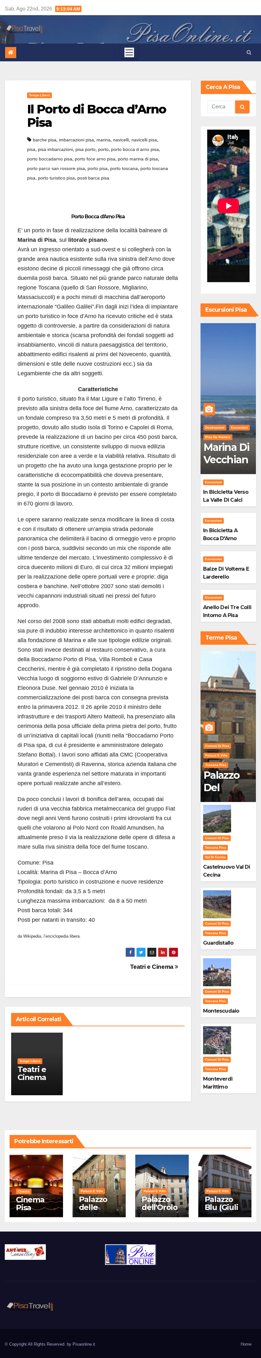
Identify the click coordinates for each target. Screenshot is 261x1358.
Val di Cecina (215, 857)
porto (103, 149)
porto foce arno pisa (95, 158)
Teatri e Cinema (152, 966)
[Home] (10, 52)
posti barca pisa (93, 177)
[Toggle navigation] (129, 52)
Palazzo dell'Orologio (160, 1207)
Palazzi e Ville (216, 755)
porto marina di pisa (138, 158)
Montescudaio (221, 1011)
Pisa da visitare (217, 437)
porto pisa (98, 168)
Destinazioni (214, 427)
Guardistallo (218, 943)
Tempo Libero (39, 95)
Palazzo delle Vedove (93, 1207)
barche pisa (44, 139)
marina (103, 139)
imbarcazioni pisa (76, 139)
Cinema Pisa (30, 1203)
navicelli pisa (144, 139)
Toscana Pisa (215, 765)
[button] (249, 52)
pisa (31, 149)
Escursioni (239, 427)
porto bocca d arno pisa (135, 149)
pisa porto (85, 149)
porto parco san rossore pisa (56, 168)
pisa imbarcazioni (55, 149)
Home (246, 1344)
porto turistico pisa (56, 177)
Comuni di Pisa (217, 746)
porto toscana (124, 168)
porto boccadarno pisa (49, 158)
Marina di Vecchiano (226, 459)
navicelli (121, 139)
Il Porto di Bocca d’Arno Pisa (96, 116)
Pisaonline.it (84, 1344)
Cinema (24, 1191)
